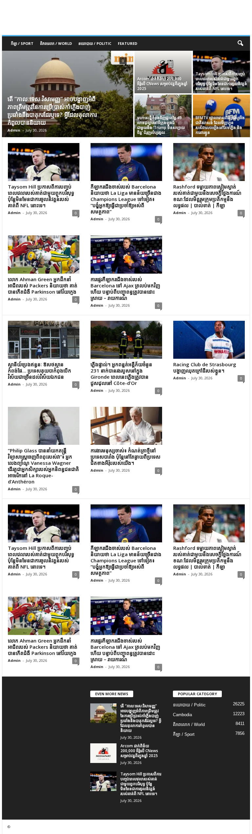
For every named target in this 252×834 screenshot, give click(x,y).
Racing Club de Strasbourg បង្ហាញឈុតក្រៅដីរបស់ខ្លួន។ (204, 367)
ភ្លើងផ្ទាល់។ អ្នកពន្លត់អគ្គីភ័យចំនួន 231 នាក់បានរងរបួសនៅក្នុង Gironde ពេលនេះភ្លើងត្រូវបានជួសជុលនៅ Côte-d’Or (121, 373)
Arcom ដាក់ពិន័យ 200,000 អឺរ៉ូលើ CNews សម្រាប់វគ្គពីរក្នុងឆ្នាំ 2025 (162, 83)
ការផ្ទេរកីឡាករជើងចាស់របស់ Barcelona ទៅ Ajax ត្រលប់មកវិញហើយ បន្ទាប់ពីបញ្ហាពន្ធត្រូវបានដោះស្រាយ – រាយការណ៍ (125, 288)
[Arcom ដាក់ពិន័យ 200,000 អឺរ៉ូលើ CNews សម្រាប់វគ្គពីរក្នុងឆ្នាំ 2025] (163, 72)
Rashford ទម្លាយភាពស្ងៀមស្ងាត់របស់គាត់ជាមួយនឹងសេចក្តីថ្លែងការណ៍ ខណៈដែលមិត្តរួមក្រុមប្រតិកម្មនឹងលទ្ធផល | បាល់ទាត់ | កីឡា (207, 195)
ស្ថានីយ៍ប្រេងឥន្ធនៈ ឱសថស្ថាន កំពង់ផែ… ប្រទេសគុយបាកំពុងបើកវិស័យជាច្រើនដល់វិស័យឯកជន (39, 370)
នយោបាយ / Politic (94, 43)
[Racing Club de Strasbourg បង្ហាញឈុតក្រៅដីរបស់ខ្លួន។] (209, 340)
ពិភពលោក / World (56, 43)
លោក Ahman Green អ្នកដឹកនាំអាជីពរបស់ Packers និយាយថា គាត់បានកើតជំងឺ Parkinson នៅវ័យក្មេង (42, 285)
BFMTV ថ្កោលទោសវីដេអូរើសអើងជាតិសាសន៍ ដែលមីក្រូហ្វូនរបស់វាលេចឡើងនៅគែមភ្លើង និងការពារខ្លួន (220, 125)
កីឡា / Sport (22, 43)
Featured (127, 43)
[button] (240, 43)
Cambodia (182, 714)
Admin (14, 130)
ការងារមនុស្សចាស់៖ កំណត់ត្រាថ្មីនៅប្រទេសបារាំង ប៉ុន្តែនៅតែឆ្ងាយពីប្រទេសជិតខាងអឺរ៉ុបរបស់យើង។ (125, 456)
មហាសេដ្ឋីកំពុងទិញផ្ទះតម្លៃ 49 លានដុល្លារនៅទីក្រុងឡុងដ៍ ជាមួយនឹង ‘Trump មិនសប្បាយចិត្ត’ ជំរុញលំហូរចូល (161, 125)
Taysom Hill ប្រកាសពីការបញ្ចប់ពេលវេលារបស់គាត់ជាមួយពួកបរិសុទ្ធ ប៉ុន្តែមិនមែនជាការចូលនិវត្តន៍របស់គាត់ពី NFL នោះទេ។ (221, 81)
